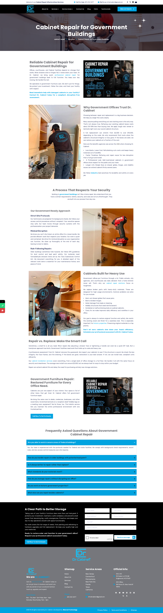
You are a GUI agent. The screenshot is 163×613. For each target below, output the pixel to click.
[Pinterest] (127, 593)
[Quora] (123, 596)
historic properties (99, 323)
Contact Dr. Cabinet (38, 95)
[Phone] (2, 305)
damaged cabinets (58, 92)
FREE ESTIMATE (126, 9)
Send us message (123, 537)
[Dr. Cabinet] (30, 9)
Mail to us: (103, 2)
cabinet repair (59, 39)
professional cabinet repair (65, 75)
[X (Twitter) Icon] (120, 593)
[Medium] (134, 593)
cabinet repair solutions (115, 283)
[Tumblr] (127, 596)
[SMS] (2, 310)
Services (71, 39)
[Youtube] (123, 593)
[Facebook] (116, 593)
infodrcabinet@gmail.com (115, 2)
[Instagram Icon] (130, 593)
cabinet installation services (42, 361)
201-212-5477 (89, 2)
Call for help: (80, 2)
